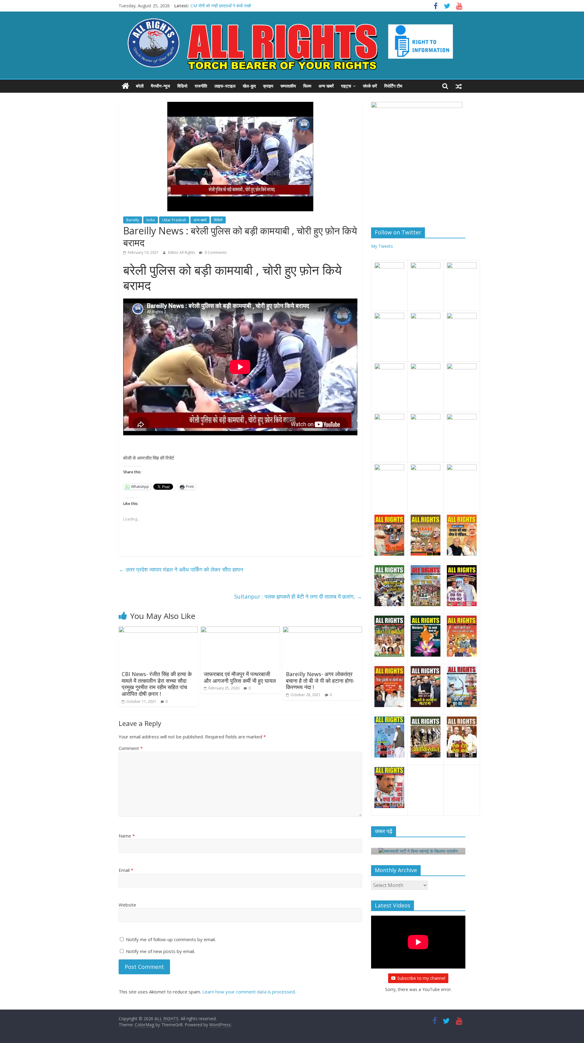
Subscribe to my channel (421, 978)
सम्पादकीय (288, 86)
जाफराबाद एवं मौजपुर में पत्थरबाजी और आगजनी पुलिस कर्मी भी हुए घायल (240, 677)
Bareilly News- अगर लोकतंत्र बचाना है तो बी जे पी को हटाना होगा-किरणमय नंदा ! (320, 680)
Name (127, 836)
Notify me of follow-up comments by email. (171, 939)
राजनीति (201, 86)
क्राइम (268, 86)
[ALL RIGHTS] (125, 86)
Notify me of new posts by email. (160, 951)
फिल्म (307, 86)
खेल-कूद (249, 86)
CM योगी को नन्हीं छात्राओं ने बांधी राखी (220, 6)
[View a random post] (458, 86)
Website (127, 905)
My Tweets (382, 246)
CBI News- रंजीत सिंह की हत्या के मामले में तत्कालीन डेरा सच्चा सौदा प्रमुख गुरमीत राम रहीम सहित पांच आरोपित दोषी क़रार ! (157, 683)
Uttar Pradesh (174, 220)
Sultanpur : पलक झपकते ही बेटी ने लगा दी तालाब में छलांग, (298, 596)
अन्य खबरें (326, 86)
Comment (131, 748)
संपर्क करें (370, 86)
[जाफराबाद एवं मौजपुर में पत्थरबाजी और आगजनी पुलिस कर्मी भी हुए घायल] (240, 630)
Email (126, 870)
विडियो (182, 86)
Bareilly (132, 220)
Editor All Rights (182, 252)
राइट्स (346, 86)
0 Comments (215, 252)
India (150, 220)
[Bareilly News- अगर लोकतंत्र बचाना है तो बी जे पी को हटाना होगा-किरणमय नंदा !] (322, 630)
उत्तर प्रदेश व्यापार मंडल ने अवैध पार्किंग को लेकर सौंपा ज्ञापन (181, 569)
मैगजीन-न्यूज (160, 86)
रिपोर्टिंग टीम (393, 86)
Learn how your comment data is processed (248, 992)
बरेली (140, 86)
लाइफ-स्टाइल (224, 86)
